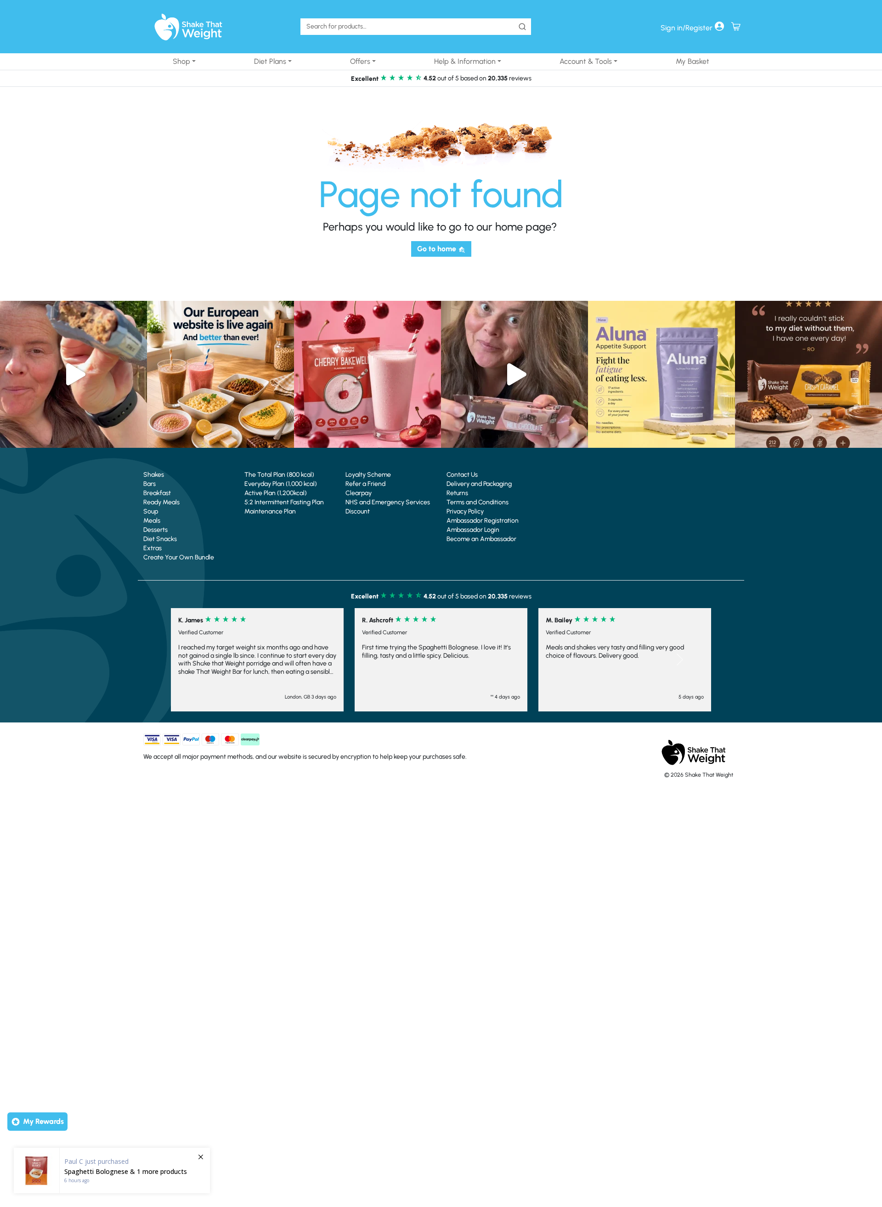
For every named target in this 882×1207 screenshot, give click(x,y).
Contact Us (462, 475)
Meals (151, 521)
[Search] (522, 27)
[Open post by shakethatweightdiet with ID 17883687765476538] (661, 374)
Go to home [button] (437, 248)
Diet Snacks (160, 539)
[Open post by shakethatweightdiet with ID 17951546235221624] (514, 374)
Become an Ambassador (481, 539)
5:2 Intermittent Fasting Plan (284, 502)
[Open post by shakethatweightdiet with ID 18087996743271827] (73, 374)
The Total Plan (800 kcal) (279, 475)
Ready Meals (161, 502)
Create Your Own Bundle (178, 557)
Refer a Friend (365, 484)
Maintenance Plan (270, 511)
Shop (181, 61)
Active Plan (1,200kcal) (275, 493)
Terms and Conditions (478, 502)
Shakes (153, 475)
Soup (150, 511)
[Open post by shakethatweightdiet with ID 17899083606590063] (220, 374)
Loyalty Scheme (368, 475)
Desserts (155, 530)
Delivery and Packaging (479, 484)
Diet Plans (270, 61)
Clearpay (358, 493)
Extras (152, 548)
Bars (149, 484)
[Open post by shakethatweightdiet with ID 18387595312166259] (367, 374)
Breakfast (157, 493)
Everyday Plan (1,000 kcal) (280, 484)
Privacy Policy (465, 511)
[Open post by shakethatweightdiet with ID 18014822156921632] (808, 374)
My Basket (692, 61)
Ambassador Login (473, 530)
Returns (457, 493)
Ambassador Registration (483, 521)
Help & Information (465, 61)
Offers (360, 61)
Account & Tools (586, 61)
